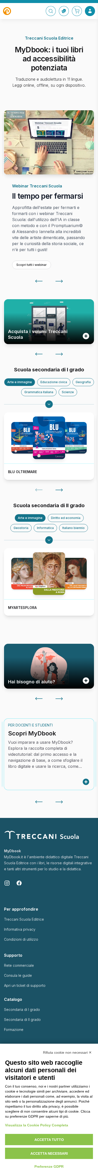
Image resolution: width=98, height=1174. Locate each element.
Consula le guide (18, 997)
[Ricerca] (51, 11)
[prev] (39, 303)
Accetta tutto (49, 1140)
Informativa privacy (19, 951)
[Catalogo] (64, 11)
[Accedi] (90, 11)
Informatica (45, 550)
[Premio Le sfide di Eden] (49, 142)
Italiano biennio (73, 550)
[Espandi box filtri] (49, 426)
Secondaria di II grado (22, 1041)
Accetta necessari (49, 1153)
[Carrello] (77, 11)
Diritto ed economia (65, 540)
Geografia (83, 404)
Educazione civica (53, 404)
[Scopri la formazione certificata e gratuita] (86, 358)
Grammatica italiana (38, 414)
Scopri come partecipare (35, 287)
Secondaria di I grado (22, 1031)
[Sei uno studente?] (86, 703)
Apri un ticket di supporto (24, 1007)
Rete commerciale (19, 987)
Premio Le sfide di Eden (38, 207)
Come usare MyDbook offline (40, 759)
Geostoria (21, 550)
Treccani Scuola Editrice (24, 941)
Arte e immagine (19, 404)
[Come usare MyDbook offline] (86, 804)
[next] (59, 303)
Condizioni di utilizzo (21, 961)
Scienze (68, 414)
